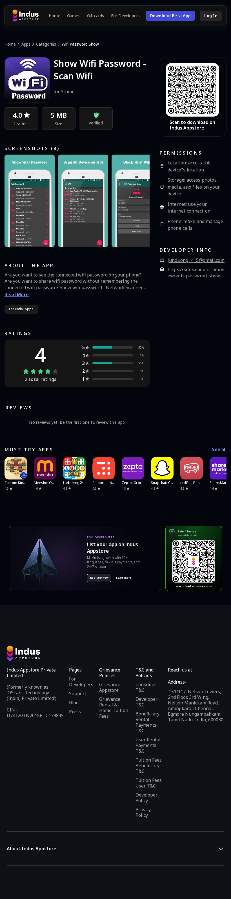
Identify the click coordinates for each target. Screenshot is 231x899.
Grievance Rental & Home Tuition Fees (113, 707)
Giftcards (95, 16)
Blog (74, 702)
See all (219, 449)
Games (73, 16)
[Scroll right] (218, 468)
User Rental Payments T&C (148, 745)
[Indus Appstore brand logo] (25, 16)
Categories (46, 44)
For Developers (125, 16)
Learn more (124, 577)
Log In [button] (210, 15)
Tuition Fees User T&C (149, 783)
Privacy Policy (143, 812)
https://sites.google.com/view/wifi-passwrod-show (196, 273)
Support (77, 693)
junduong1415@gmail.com (196, 260)
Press (75, 711)
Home (54, 16)
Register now (99, 577)
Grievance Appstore (109, 687)
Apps (25, 44)
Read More (17, 294)
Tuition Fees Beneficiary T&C (149, 765)
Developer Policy (146, 797)
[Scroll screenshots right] (138, 200)
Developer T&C (146, 702)
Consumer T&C (146, 687)
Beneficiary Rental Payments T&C (147, 722)
